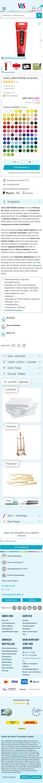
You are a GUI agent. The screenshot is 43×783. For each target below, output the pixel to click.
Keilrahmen (37, 265)
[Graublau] (31, 142)
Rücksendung (7, 662)
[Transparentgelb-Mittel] (16, 111)
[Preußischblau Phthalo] (24, 142)
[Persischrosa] (8, 135)
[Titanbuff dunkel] (28, 123)
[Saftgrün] (28, 150)
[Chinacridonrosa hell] (4, 135)
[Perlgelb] (28, 115)
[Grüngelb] (8, 154)
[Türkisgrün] (28, 146)
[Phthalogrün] (31, 146)
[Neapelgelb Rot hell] (31, 119)
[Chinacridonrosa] (31, 131)
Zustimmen (36, 777)
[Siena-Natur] (8, 123)
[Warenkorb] (39, 8)
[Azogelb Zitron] (4, 115)
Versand (37, 102)
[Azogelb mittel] (35, 111)
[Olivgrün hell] (35, 150)
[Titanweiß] (4, 111)
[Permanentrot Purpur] (16, 131)
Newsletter (26, 629)
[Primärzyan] (28, 138)
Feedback (31, 600)
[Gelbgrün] (12, 154)
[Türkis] (12, 146)
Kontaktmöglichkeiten (30, 669)
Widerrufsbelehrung (9, 654)
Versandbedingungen (10, 651)
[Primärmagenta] (20, 131)
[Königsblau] (28, 142)
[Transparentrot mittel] (8, 127)
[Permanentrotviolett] (28, 131)
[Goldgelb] (12, 119)
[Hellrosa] (16, 135)
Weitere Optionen (9, 777)
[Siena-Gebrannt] (35, 127)
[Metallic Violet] (31, 135)
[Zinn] (20, 123)
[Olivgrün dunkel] (31, 150)
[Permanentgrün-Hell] (12, 150)
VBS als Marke (7, 626)
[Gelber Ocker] (20, 119)
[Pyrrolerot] (4, 127)
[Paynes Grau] (35, 142)
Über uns (5, 620)
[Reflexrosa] (24, 131)
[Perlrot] (31, 127)
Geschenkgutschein (29, 623)
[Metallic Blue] (35, 138)
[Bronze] (35, 119)
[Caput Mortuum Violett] (12, 135)
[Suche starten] (39, 15)
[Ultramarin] (4, 138)
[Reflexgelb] (31, 111)
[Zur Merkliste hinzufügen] (39, 24)
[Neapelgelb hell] (24, 111)
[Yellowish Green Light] (4, 154)
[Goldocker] (24, 119)
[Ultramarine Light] (20, 142)
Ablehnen (25, 777)
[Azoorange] (16, 119)
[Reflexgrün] (24, 150)
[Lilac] (35, 135)
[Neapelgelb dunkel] (16, 115)
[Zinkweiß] (8, 111)
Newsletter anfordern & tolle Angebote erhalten (21, 534)
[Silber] (35, 115)
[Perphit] (20, 138)
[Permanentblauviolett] (28, 135)
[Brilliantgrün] (8, 150)
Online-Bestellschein (9, 648)
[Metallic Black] (16, 138)
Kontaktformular (11, 600)
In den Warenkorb (20, 167)
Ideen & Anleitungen (29, 631)
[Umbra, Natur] (31, 123)
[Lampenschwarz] (35, 123)
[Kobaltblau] (8, 142)
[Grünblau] (20, 146)
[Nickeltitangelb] (8, 115)
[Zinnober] (16, 127)
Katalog (25, 620)
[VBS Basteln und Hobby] (21, 5)
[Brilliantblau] (31, 138)
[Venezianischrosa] (12, 131)
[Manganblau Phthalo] (24, 138)
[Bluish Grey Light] (4, 146)
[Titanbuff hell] (12, 123)
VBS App (5, 670)
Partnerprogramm (8, 623)
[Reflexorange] (4, 119)
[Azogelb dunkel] (8, 119)
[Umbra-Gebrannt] (16, 123)
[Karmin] (28, 127)
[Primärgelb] (28, 111)
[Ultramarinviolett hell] (12, 138)
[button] (3, 40)
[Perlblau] (16, 142)
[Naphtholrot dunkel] (20, 127)
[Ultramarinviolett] (8, 138)
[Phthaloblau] (4, 142)
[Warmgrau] (24, 123)
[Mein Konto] (34, 8)
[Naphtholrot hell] (4, 131)
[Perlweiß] (12, 111)
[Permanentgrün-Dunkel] (4, 150)
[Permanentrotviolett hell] (35, 131)
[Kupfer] (4, 123)
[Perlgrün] (16, 150)
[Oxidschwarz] (20, 150)
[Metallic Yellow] (12, 115)
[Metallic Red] (24, 127)
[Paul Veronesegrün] (35, 146)
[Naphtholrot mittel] (12, 127)
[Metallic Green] (16, 146)
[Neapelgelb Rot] (8, 131)
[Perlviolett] (20, 135)
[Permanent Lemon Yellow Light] (20, 115)
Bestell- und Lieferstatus (31, 672)
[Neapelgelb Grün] (31, 115)
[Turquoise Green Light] (24, 146)
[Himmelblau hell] (12, 142)
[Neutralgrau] (8, 146)
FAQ (23, 634)
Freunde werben (28, 626)
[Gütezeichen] (6, 712)
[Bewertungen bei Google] (21, 702)
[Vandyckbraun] (24, 135)
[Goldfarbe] (28, 119)
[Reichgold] (24, 115)
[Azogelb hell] (20, 111)
